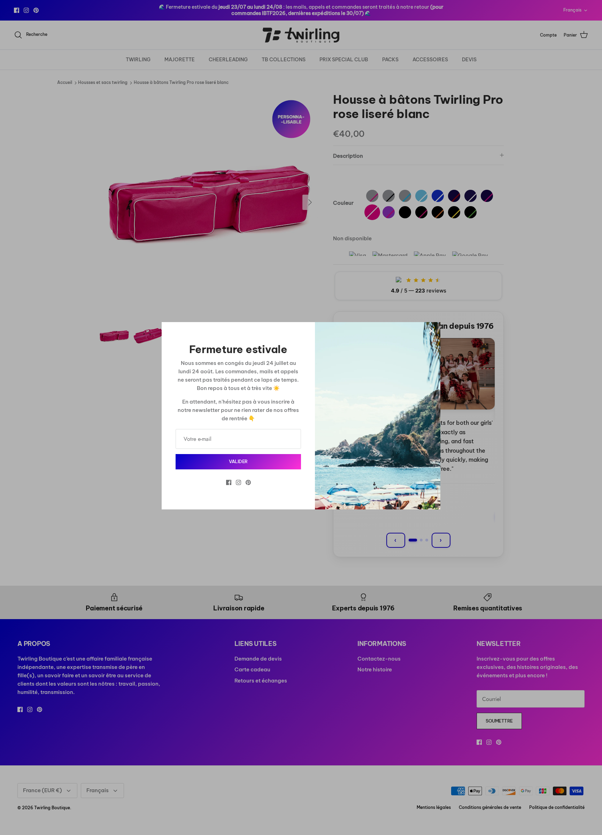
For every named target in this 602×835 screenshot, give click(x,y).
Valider (238, 461)
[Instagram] (238, 482)
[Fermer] (431, 330)
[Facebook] (228, 482)
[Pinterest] (248, 482)
